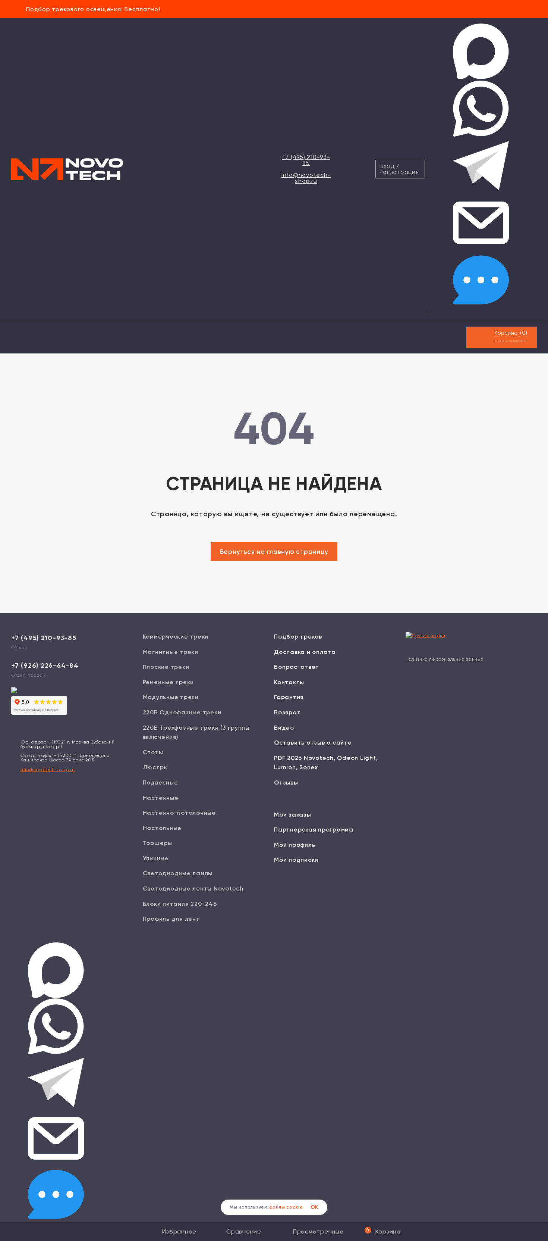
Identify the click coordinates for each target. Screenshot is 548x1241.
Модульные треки (171, 697)
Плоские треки (166, 666)
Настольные (162, 828)
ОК (315, 1207)
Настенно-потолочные (179, 812)
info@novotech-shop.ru (306, 177)
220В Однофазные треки (182, 712)
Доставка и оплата (305, 651)
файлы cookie (286, 1207)
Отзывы (286, 782)
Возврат (287, 712)
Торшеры (157, 842)
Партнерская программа (313, 829)
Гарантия (289, 697)
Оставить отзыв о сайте (313, 742)
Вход (386, 165)
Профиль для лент (171, 918)
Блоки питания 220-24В (180, 903)
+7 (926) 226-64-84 (45, 665)
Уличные (156, 858)
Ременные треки (168, 682)
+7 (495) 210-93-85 (306, 159)
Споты (153, 752)
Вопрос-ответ (296, 666)
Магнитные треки (170, 651)
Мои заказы (292, 814)
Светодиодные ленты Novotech (193, 888)
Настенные (161, 797)
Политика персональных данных (445, 659)
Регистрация (399, 171)
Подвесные (160, 782)
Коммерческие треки (176, 636)
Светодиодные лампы (178, 873)
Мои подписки (296, 859)
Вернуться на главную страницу (274, 551)
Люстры (156, 767)
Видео (284, 727)
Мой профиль (294, 844)
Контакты (289, 682)
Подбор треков (298, 636)
